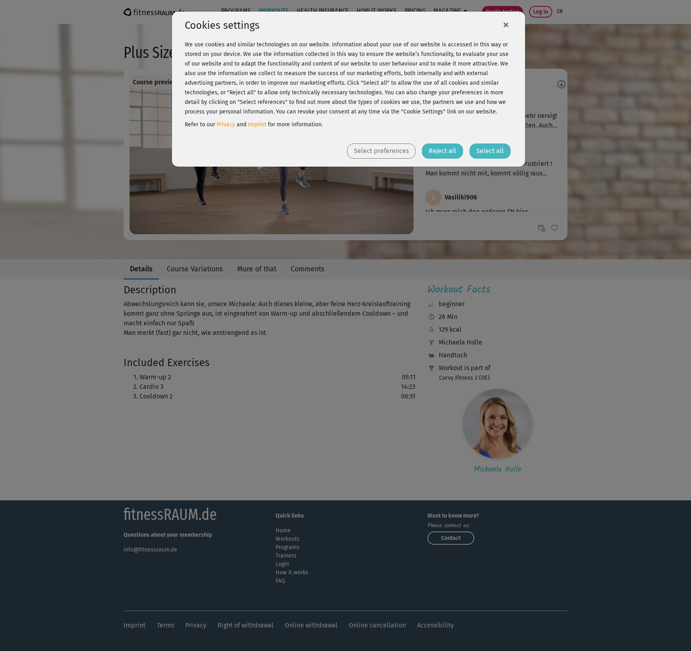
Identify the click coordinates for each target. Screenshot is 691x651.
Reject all (442, 151)
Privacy (226, 124)
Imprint (257, 124)
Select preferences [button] (381, 151)
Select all (490, 151)
